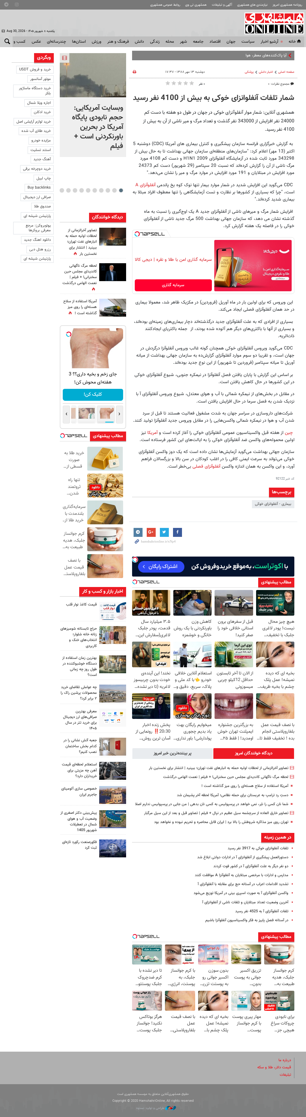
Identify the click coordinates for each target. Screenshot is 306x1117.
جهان (231, 41)
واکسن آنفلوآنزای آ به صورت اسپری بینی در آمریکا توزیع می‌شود (241, 893)
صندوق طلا (42, 206)
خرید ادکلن (42, 112)
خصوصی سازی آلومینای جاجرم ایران (79, 791)
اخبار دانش (266, 72)
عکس (36, 41)
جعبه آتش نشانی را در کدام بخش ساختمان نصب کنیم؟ (80, 746)
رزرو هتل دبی (40, 249)
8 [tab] (75, 190)
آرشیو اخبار (269, 41)
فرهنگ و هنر (118, 41)
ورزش (96, 41)
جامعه (198, 41)
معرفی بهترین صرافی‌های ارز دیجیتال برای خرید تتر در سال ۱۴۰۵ (80, 720)
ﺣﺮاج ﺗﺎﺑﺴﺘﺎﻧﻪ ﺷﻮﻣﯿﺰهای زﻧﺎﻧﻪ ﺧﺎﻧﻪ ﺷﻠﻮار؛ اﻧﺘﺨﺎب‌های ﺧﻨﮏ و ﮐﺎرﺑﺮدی (78, 637)
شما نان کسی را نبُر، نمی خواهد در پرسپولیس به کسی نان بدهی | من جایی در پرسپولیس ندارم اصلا (211, 804)
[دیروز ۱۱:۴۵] (112, 635)
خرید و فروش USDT (35, 70)
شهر (183, 41)
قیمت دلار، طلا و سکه (274, 1067)
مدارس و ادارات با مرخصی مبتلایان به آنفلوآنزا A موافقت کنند (241, 875)
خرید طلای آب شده (36, 131)
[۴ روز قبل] (112, 771)
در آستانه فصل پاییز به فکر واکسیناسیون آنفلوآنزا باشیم (246, 920)
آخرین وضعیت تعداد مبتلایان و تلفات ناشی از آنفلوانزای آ (245, 902)
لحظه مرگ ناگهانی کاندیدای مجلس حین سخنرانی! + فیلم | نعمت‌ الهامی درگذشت (225, 777)
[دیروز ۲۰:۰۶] (112, 237)
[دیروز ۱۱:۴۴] (112, 664)
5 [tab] (95, 190)
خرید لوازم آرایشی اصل (33, 122)
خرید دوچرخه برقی (37, 169)
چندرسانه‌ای (56, 41)
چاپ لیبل (43, 178)
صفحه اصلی (286, 72)
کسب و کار (16, 41)
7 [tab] (81, 190)
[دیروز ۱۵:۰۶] (112, 611)
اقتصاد (215, 41)
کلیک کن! (93, 394)
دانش (139, 41)
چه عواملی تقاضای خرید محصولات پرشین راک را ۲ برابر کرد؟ (79, 693)
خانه (292, 41)
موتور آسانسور (40, 79)
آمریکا (151, 432)
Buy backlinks (39, 188)
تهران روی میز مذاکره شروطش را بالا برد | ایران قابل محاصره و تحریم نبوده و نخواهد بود (221, 822)
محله (170, 41)
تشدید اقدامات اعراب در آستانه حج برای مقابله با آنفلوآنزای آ (243, 884)
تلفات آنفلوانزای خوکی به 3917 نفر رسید (258, 848)
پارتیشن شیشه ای (37, 216)
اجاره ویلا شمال (39, 103)
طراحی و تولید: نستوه (150, 1108)
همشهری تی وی (195, 4)
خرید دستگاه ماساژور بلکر (35, 90)
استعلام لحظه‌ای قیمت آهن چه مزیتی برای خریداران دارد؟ (79, 770)
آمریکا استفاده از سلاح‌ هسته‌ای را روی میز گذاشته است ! (244, 786)
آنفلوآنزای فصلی (206, 466)
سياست (248, 41)
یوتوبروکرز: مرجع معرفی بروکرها (38, 228)
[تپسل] (137, 234)
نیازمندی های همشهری (252, 4)
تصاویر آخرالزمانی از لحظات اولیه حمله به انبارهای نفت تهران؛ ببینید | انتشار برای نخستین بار (218, 768)
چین (289, 432)
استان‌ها (79, 41)
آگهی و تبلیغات (222, 4)
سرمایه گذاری (173, 285)
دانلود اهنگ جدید (37, 240)
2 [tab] (114, 190)
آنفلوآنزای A (145, 185)
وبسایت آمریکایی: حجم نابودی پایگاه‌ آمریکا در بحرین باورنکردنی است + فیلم (97, 127)
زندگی (155, 41)
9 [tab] (68, 190)
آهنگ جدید (42, 159)
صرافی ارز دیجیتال (37, 197)
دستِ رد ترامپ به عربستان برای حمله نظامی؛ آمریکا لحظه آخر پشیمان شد (232, 795)
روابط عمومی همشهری (165, 4)
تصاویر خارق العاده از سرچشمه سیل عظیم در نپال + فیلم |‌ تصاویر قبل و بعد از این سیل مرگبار (216, 813)
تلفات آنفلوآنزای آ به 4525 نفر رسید (261, 911)
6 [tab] (88, 190)
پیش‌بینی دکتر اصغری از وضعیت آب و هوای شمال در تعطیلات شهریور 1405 (78, 821)
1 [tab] (121, 190)
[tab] (253, 753)
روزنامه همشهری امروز (287, 4)
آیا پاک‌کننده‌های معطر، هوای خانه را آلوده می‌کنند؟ (248, 55)
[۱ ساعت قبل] (93, 75)
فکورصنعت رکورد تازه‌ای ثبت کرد (79, 845)
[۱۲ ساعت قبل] (112, 308)
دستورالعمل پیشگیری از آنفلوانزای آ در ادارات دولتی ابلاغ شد (242, 857)
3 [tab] (108, 190)
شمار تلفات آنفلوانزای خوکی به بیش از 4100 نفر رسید (213, 98)
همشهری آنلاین (271, 23)
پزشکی (249, 72)
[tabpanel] (93, 105)
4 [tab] (101, 190)
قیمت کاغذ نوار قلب (81, 605)
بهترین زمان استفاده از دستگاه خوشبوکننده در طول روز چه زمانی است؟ (79, 666)
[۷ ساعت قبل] (112, 272)
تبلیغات (285, 1075)
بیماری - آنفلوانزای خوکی (273, 504)
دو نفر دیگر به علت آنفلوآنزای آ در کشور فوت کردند (250, 866)
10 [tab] (62, 190)
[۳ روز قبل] (112, 718)
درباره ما (285, 1060)
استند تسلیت (40, 150)
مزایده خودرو (41, 141)
